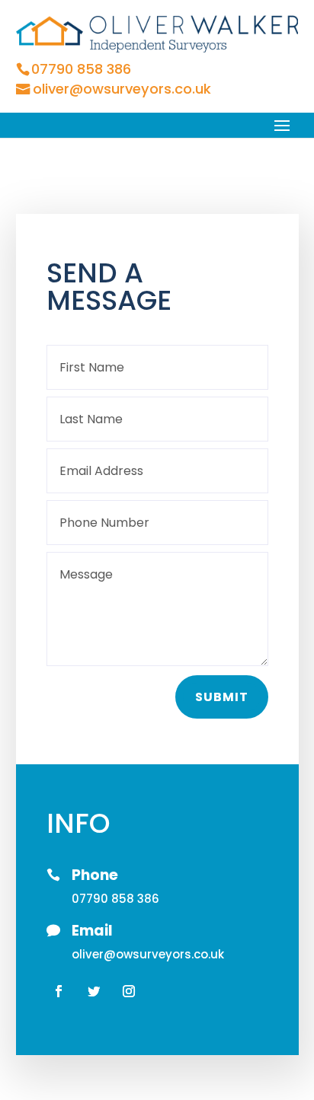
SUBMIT (221, 697)
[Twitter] (94, 990)
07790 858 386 (81, 69)
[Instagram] (129, 990)
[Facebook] (58, 990)
